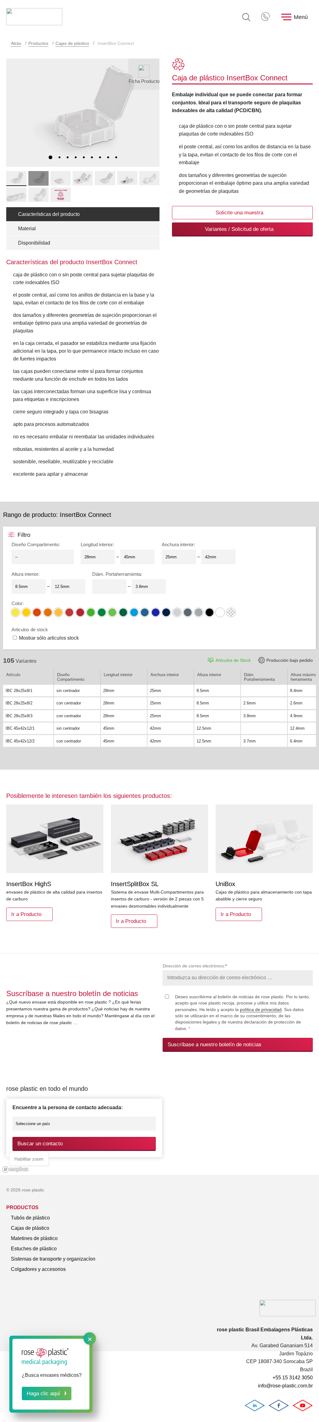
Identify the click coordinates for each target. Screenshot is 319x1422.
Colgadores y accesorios (38, 1269)
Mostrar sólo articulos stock (49, 638)
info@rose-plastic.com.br (285, 1385)
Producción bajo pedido (289, 660)
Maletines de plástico (34, 1238)
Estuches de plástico (34, 1248)
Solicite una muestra (239, 213)
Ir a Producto (26, 914)
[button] (50, 157)
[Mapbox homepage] (15, 1169)
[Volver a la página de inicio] (34, 17)
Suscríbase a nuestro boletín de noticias (214, 1044)
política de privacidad (261, 1009)
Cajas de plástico (72, 43)
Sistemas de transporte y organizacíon (53, 1259)
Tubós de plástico (30, 1217)
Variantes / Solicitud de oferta (239, 229)
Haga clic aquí (43, 1393)
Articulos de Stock (233, 660)
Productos (38, 43)
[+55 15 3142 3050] (266, 17)
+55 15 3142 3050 (266, 17)
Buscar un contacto (40, 1144)
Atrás (16, 43)
